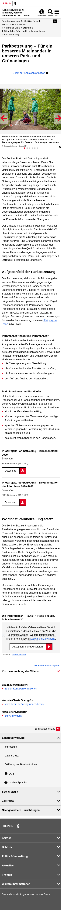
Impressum (10, 746)
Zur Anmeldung (13, 715)
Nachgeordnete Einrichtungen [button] (21, 810)
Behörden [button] (8, 847)
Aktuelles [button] (8, 865)
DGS (11, 773)
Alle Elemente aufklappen (46, 665)
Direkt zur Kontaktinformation (29, 73)
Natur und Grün (12, 27)
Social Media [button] (10, 791)
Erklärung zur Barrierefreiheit (20, 764)
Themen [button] (7, 874)
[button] (56, 21)
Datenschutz (11, 755)
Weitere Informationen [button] (16, 883)
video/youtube (19, 654)
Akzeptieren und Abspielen (27, 646)
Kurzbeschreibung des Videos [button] (20, 671)
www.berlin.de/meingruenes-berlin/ (24, 704)
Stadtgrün (28, 27)
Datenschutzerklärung (42, 638)
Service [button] (6, 838)
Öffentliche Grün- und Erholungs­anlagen (24, 31)
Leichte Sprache (18, 782)
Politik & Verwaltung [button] (15, 856)
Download (10, 470)
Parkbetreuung (11, 34)
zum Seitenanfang (45, 728)
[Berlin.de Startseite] (10, 3)
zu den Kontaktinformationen (21, 688)
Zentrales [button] (8, 800)
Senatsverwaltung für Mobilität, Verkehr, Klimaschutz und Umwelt (22, 23)
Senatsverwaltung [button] (13, 737)
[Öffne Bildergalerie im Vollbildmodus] (60, 147)
